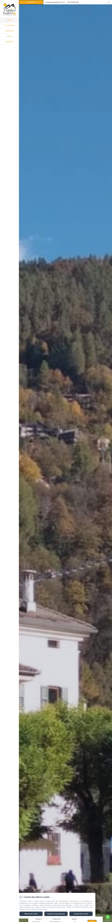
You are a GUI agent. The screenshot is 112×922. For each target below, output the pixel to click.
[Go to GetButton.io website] (108, 920)
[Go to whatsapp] (108, 917)
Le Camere (9, 26)
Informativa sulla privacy (39, 909)
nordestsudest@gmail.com (55, 2)
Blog (9, 36)
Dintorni (9, 31)
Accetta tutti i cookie (81, 914)
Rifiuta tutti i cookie (31, 914)
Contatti (9, 42)
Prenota (31, 2)
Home (9, 20)
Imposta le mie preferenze (56, 914)
